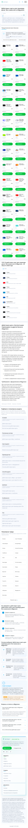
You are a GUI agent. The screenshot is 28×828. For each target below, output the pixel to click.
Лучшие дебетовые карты (8, 467)
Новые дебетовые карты (8, 491)
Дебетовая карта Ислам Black (21, 90)
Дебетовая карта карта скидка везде (8, 60)
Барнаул (17, 581)
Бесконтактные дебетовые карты (10, 39)
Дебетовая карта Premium (22, 105)
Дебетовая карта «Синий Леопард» (22, 237)
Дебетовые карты (6, 423)
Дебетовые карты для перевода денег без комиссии (13, 507)
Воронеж (4, 571)
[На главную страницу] (4, 2)
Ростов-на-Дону (18, 562)
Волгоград (17, 571)
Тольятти (4, 581)
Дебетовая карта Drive (21, 60)
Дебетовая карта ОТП (8, 134)
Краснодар (4, 562)
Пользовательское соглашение (10, 792)
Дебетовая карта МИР (21, 75)
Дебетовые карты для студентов (10, 521)
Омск (3, 557)
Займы (5, 758)
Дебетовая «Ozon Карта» (9, 249)
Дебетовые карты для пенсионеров (11, 525)
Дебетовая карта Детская (22, 149)
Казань (3, 548)
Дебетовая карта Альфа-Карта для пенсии (21, 180)
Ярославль (4, 595)
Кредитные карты (8, 763)
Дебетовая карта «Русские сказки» (9, 237)
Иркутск (16, 585)
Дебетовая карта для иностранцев (8, 105)
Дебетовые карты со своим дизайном (11, 504)
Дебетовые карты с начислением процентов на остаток (13, 461)
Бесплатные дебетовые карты (10, 428)
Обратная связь (7, 780)
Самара (16, 552)
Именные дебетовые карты (9, 518)
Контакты (6, 778)
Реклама (5, 788)
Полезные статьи (7, 773)
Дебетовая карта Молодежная (21, 195)
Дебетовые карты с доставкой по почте (12, 480)
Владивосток (17, 590)
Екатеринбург (18, 543)
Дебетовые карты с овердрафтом (10, 464)
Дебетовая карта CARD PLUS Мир (21, 120)
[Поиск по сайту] (22, 2)
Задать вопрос (7, 748)
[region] (14, 294)
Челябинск (4, 552)
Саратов (4, 576)
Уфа (16, 557)
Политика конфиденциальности (11, 790)
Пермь (16, 567)
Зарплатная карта (6, 523)
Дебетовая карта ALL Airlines (8, 75)
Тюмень (16, 576)
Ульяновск (4, 585)
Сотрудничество (17, 748)
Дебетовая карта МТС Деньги (8, 120)
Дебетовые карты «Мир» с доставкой (11, 477)
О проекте (6, 775)
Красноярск (4, 567)
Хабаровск (4, 590)
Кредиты (5, 761)
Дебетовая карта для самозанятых (9, 179)
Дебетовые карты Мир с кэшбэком (11, 439)
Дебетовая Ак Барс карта (9, 164)
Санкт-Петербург (18, 538)
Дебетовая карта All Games (22, 45)
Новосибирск (5, 543)
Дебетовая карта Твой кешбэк (8, 150)
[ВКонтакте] (4, 752)
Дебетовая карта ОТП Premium (8, 225)
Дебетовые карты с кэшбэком (9, 493)
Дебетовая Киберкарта (21, 210)
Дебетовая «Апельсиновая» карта (22, 249)
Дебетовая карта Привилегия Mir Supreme (9, 195)
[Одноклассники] (7, 752)
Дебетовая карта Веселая (22, 225)
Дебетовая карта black (8, 45)
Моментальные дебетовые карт (10, 450)
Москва (3, 538)
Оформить (6, 54)
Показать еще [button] (13, 600)
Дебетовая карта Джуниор (22, 134)
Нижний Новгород (19, 548)
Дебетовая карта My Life (21, 164)
